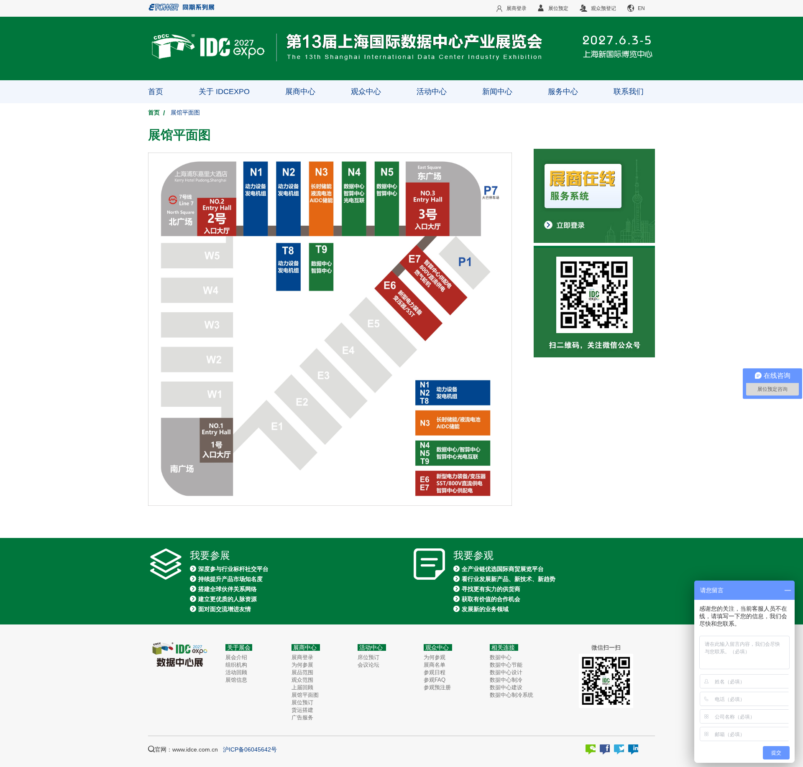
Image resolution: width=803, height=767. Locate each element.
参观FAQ (434, 680)
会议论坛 (368, 665)
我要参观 (473, 555)
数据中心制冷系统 (511, 695)
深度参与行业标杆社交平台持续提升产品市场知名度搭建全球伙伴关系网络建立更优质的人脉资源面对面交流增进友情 (233, 589)
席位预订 (368, 657)
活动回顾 (236, 672)
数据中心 (500, 657)
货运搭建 (302, 710)
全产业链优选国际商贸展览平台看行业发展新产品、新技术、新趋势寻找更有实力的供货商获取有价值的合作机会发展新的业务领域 (508, 589)
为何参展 (302, 665)
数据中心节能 (506, 665)
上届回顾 (302, 687)
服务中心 (563, 91)
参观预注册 (437, 687)
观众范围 (302, 680)
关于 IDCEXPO (224, 91)
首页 (155, 91)
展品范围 (302, 672)
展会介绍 (236, 657)
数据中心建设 (506, 687)
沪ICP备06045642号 (250, 749)
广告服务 (302, 717)
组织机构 (236, 665)
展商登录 (302, 657)
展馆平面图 (305, 695)
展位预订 (302, 702)
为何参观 (434, 657)
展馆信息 (236, 680)
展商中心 (300, 91)
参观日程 (434, 672)
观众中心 (366, 91)
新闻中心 (497, 91)
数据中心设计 (506, 672)
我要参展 (210, 555)
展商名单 (434, 665)
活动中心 (432, 91)
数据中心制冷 (506, 680)
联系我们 (629, 91)
